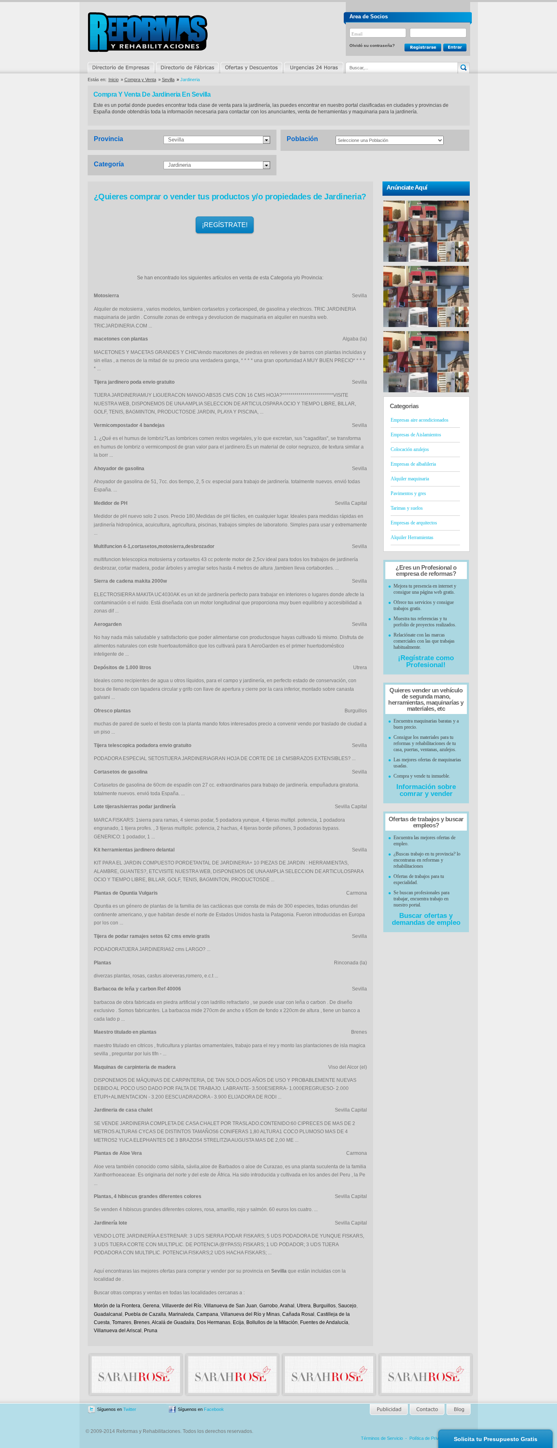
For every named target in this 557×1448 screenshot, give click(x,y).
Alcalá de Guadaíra (173, 1322)
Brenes (142, 1322)
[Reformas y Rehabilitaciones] (136, 1391)
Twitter (129, 1409)
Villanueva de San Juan (230, 1306)
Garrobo (268, 1306)
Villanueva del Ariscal (117, 1330)
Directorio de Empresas (121, 67)
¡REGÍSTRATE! (225, 224)
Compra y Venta (140, 79)
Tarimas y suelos (407, 508)
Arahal (287, 1306)
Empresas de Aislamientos (416, 435)
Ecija (238, 1322)
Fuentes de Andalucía (324, 1322)
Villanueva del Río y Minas (250, 1314)
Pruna (150, 1330)
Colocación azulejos (410, 449)
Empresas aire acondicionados (420, 420)
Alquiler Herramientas (412, 537)
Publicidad (389, 1409)
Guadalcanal (108, 1314)
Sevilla (168, 79)
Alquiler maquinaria (410, 479)
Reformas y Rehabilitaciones (147, 32)
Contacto (427, 1409)
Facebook (214, 1409)
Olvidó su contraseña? (372, 45)
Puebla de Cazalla (145, 1314)
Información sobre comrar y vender (426, 790)
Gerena (151, 1306)
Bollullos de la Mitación (272, 1322)
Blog (458, 1409)
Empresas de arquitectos (414, 523)
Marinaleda (181, 1314)
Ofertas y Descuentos (251, 67)
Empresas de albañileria (413, 464)
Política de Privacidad (430, 1438)
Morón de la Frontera (117, 1306)
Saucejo (347, 1306)
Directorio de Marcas (187, 67)
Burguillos (324, 1306)
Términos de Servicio (382, 1438)
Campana (207, 1314)
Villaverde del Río (181, 1306)
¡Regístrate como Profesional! (426, 661)
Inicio (113, 79)
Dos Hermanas (213, 1322)
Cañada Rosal (298, 1314)
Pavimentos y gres (408, 493)
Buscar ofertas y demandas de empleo (426, 919)
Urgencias (313, 67)
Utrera (304, 1306)
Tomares (121, 1322)
